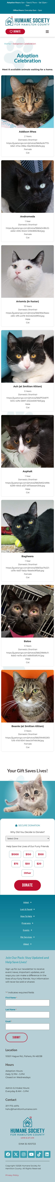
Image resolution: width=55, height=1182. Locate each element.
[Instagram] (23, 1154)
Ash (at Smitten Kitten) (27, 386)
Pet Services (26, 937)
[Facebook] (8, 1154)
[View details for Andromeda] (27, 186)
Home (7, 43)
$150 (28, 854)
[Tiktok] (39, 1154)
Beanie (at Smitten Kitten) (27, 726)
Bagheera (27, 556)
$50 (27, 863)
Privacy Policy (12, 1175)
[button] (47, 31)
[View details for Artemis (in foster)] (27, 271)
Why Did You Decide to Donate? (27, 832)
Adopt (26, 902)
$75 (16, 863)
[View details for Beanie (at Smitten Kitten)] (27, 696)
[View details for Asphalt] (27, 441)
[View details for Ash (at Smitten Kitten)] (27, 356)
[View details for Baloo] (27, 611)
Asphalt (27, 471)
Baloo (27, 641)
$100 (41, 854)
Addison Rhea (27, 131)
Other (27, 873)
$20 (39, 863)
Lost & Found (26, 909)
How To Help (26, 916)
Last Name (10, 1009)
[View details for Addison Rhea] (27, 101)
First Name (11, 997)
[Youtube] (31, 1154)
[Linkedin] (47, 1154)
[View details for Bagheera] (27, 526)
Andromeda (27, 216)
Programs (26, 923)
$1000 (15, 854)
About (26, 944)
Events (26, 930)
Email (8, 1021)
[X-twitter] (15, 1154)
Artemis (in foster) (27, 301)
